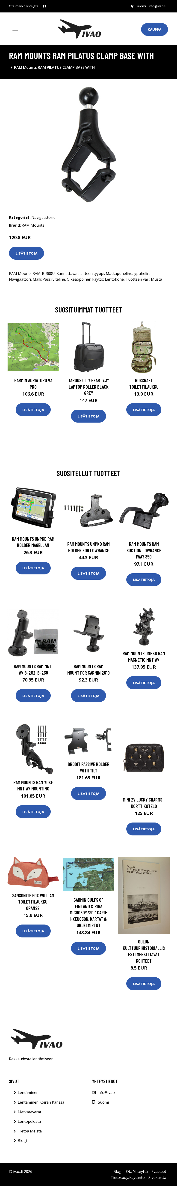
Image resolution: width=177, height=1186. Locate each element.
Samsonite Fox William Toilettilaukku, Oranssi (33, 901)
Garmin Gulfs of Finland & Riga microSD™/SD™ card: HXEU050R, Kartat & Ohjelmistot (88, 912)
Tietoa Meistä (30, 1131)
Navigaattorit (43, 217)
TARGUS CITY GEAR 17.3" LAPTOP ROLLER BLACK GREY (88, 386)
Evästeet (158, 1171)
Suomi (141, 6)
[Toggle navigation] (15, 28)
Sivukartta (157, 1177)
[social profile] (44, 6)
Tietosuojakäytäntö (128, 1177)
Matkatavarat (29, 1111)
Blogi (22, 1140)
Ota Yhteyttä (137, 1171)
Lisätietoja (26, 253)
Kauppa (154, 29)
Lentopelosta (29, 1121)
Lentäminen (28, 1092)
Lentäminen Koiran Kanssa (41, 1102)
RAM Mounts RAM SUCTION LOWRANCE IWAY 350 (144, 550)
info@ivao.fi (157, 6)
